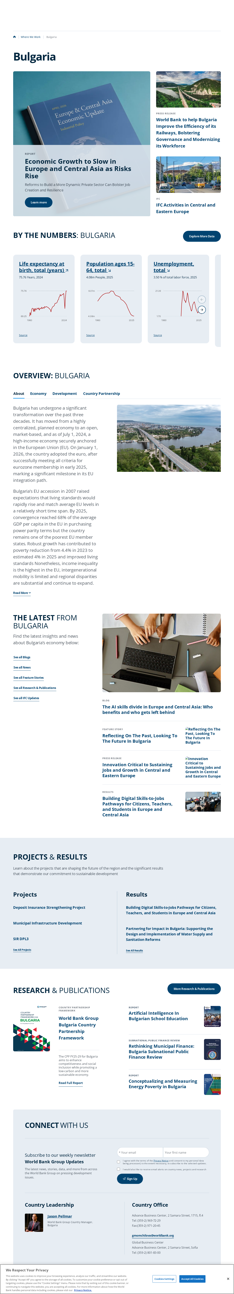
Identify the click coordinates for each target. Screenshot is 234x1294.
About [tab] (18, 393)
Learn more (39, 202)
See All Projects (22, 949)
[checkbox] (118, 1169)
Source (23, 335)
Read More (20, 593)
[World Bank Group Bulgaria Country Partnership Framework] (31, 1029)
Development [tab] (64, 393)
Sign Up (132, 1179)
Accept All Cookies (192, 1278)
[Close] (228, 1279)
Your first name (175, 1153)
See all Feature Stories (29, 678)
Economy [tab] (38, 393)
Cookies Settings (164, 1278)
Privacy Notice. (83, 1290)
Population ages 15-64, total (110, 267)
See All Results (134, 950)
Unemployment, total (174, 267)
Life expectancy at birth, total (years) (42, 267)
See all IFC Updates (26, 698)
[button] (202, 310)
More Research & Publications (194, 989)
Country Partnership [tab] (101, 393)
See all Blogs (22, 657)
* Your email (127, 1153)
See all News (22, 667)
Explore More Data (202, 236)
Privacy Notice (161, 1160)
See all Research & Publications (35, 688)
